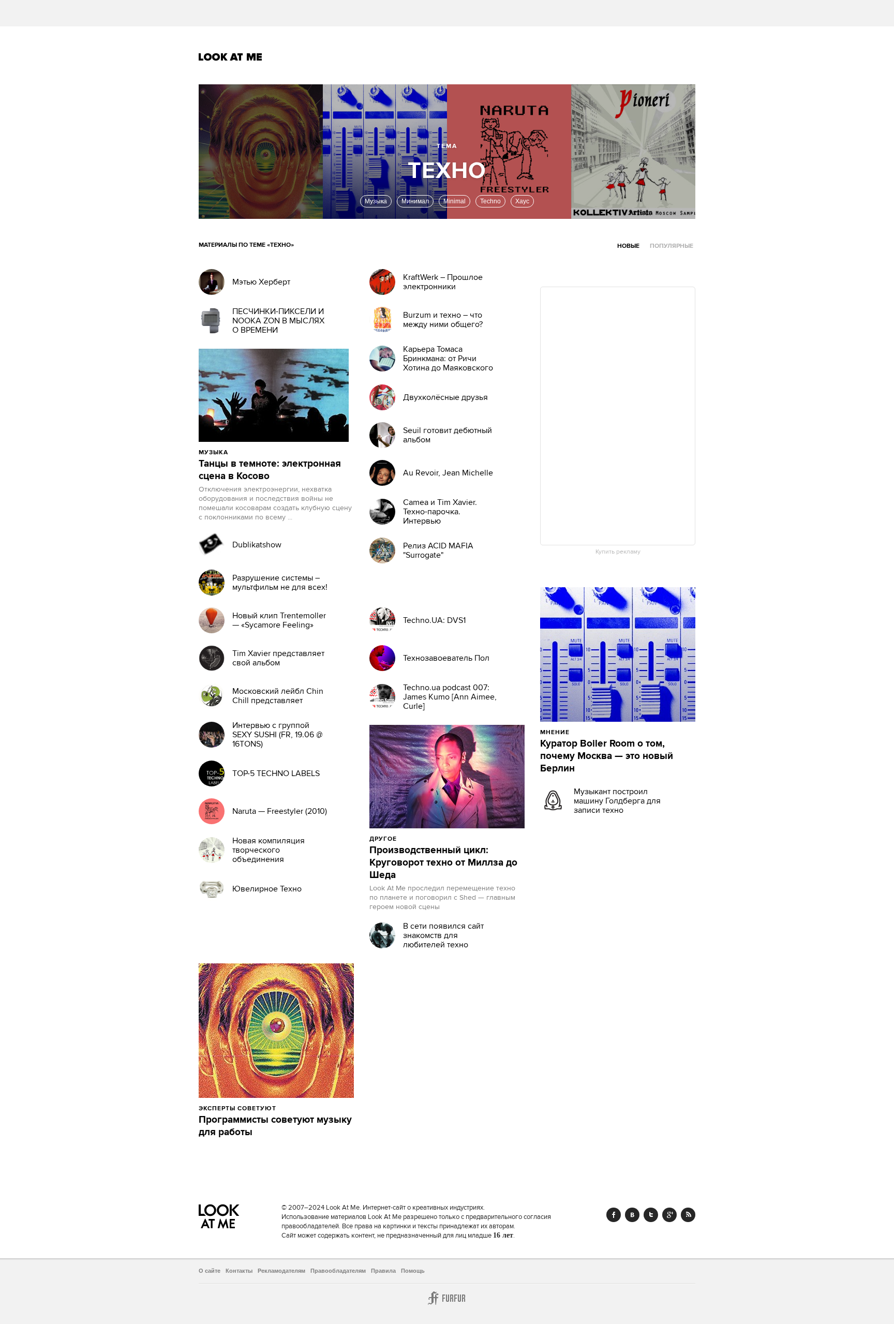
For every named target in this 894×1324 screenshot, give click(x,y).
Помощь (413, 1271)
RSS (688, 1215)
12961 (421, 838)
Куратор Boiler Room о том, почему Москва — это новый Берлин (606, 756)
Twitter (651, 1215)
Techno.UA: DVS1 (434, 620)
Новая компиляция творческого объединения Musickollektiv (268, 854)
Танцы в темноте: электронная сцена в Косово (270, 470)
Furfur (447, 1298)
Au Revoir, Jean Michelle (448, 473)
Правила (383, 1271)
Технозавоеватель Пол (446, 658)
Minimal (454, 201)
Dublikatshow (256, 544)
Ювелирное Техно (267, 889)
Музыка (376, 201)
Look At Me (230, 57)
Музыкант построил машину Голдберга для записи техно (617, 801)
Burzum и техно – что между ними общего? (443, 319)
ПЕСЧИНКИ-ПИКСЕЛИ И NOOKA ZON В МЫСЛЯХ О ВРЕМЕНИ (278, 321)
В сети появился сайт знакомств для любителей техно (443, 935)
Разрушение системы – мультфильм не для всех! (279, 582)
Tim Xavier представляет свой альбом (278, 658)
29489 (595, 732)
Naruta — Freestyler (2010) (279, 811)
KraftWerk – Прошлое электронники (443, 282)
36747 (300, 1108)
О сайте (209, 1271)
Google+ (669, 1215)
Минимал (415, 201)
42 (277, 452)
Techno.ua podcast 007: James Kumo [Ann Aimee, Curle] (450, 697)
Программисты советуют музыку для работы (275, 1126)
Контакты (239, 1271)
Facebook (613, 1215)
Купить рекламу (617, 552)
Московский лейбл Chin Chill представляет (277, 696)
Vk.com (632, 1215)
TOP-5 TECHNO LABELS (276, 773)
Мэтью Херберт (261, 282)
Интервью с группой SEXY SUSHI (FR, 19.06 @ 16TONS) (277, 735)
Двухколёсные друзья (445, 397)
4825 (251, 452)
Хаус (522, 201)
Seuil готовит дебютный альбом (447, 435)
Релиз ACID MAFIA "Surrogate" (438, 550)
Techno (490, 201)
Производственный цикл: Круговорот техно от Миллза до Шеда (443, 863)
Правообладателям (338, 1271)
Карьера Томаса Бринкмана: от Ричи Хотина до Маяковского (448, 359)
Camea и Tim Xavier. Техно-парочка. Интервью (440, 512)
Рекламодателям (281, 1271)
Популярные (671, 246)
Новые (628, 246)
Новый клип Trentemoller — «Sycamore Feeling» (279, 620)
